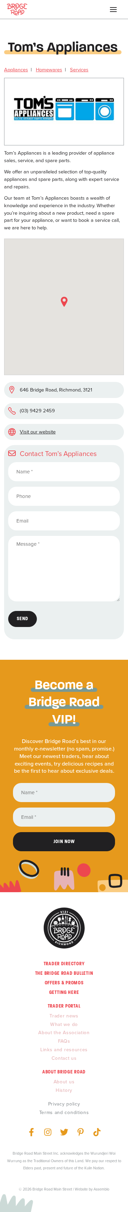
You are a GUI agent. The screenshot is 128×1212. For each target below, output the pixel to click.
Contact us (64, 1058)
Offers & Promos (64, 983)
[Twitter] (64, 1132)
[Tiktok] (97, 1132)
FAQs (64, 1041)
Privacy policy (64, 1104)
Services (79, 69)
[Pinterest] (80, 1132)
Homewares (49, 69)
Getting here (64, 992)
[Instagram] (48, 1132)
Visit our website (38, 432)
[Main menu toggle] (113, 9)
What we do (64, 1024)
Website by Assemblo (92, 1189)
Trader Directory (64, 964)
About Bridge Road (64, 1072)
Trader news (64, 1015)
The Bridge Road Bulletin (64, 973)
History (64, 1090)
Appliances (16, 69)
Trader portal (64, 1006)
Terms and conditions (64, 1112)
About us (64, 1081)
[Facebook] (31, 1132)
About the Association (64, 1032)
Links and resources (64, 1049)
